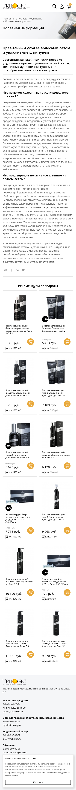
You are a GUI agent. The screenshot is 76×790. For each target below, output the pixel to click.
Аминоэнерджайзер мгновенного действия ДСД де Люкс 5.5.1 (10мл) (55, 581)
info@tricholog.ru (12, 738)
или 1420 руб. (15, 472)
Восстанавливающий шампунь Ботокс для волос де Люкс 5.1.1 (56, 455)
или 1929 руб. (15, 536)
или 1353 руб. (51, 348)
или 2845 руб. (15, 661)
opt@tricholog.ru (12, 725)
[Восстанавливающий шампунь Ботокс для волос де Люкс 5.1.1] (56, 434)
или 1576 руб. (15, 348)
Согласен (38, 782)
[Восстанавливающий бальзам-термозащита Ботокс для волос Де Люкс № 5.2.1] (19, 307)
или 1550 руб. (15, 410)
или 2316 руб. (51, 536)
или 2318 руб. (51, 661)
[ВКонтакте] (5, 269)
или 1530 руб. (51, 472)
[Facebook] (11, 269)
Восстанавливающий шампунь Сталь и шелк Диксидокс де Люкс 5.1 (17, 393)
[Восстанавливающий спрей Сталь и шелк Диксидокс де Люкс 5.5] (56, 496)
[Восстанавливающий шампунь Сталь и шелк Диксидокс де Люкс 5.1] (19, 372)
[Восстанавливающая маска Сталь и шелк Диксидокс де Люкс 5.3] (56, 372)
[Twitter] (23, 269)
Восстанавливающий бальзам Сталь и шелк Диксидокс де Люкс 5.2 (54, 328)
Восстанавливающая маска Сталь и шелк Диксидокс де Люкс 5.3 (53, 393)
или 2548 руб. (15, 598)
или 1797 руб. (51, 410)
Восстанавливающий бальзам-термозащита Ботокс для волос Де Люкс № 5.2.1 (18, 329)
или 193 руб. (51, 598)
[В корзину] (30, 341)
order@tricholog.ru (13, 711)
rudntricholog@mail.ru (15, 752)
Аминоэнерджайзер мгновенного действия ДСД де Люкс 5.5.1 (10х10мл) (17, 518)
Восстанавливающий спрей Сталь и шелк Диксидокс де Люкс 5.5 (17, 455)
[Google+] (17, 269)
